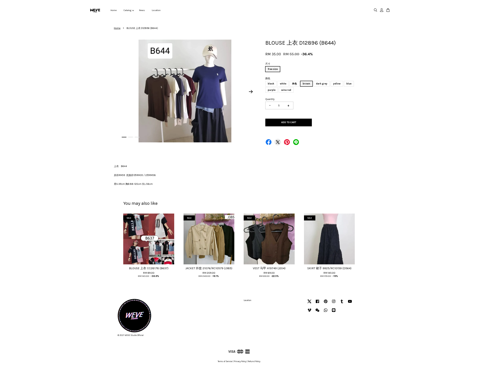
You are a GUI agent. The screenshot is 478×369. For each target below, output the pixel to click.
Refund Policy (254, 361)
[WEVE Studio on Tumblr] (341, 303)
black (271, 83)
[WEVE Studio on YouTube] (350, 303)
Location (156, 10)
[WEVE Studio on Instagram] (333, 303)
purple (271, 90)
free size (273, 69)
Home (114, 10)
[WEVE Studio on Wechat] (317, 312)
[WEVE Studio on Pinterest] (325, 303)
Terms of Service (225, 361)
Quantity (269, 99)
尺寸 (267, 63)
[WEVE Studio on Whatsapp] (325, 312)
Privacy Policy (240, 361)
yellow (337, 83)
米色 (294, 83)
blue (348, 83)
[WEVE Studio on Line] (333, 312)
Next (251, 91)
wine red (286, 90)
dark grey (321, 83)
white (283, 83)
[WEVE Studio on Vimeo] (309, 312)
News (142, 10)
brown (306, 83)
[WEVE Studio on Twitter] (309, 303)
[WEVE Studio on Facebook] (317, 303)
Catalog (127, 10)
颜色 (267, 78)
